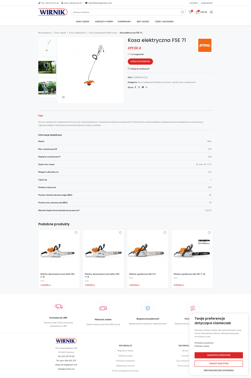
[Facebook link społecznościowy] (135, 87)
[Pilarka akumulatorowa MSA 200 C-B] (103, 250)
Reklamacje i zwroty (125, 365)
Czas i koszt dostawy (185, 360)
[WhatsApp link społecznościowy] (146, 87)
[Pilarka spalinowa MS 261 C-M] (192, 250)
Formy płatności (185, 365)
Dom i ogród (60, 32)
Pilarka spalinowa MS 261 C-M (189, 274)
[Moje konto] (211, 12)
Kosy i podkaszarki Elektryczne (103, 32)
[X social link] (139, 87)
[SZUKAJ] (182, 12)
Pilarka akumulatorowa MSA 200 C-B (102, 275)
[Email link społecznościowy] (143, 87)
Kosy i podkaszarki (77, 32)
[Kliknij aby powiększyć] (63, 97)
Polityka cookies (125, 355)
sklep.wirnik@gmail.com (66, 364)
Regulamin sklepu (125, 350)
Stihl (42, 281)
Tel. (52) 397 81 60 (66, 356)
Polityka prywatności (125, 360)
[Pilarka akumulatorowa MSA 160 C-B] (59, 250)
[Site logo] (53, 12)
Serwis (185, 350)
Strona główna (44, 32)
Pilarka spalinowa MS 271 (142, 274)
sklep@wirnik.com (66, 369)
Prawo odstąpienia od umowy (125, 370)
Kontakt (185, 355)
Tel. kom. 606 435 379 (66, 360)
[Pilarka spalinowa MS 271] (148, 250)
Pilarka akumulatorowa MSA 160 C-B (57, 275)
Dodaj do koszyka (140, 61)
